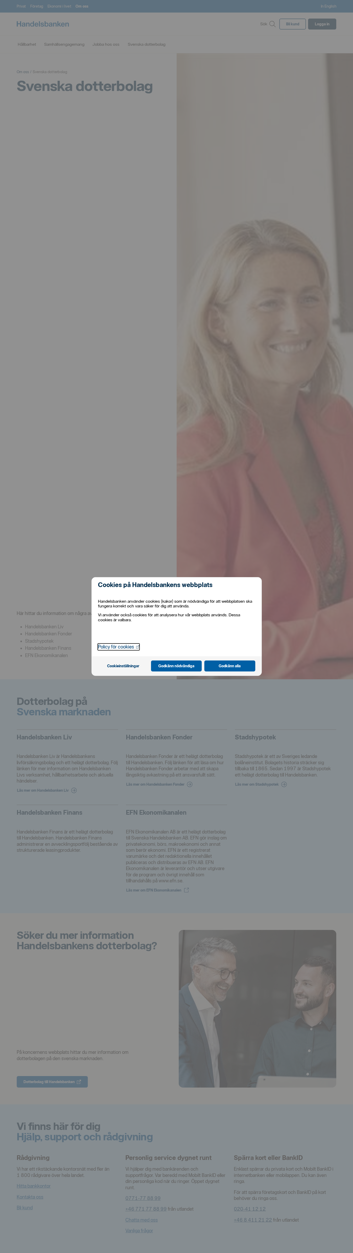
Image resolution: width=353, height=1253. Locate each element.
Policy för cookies (118, 647)
